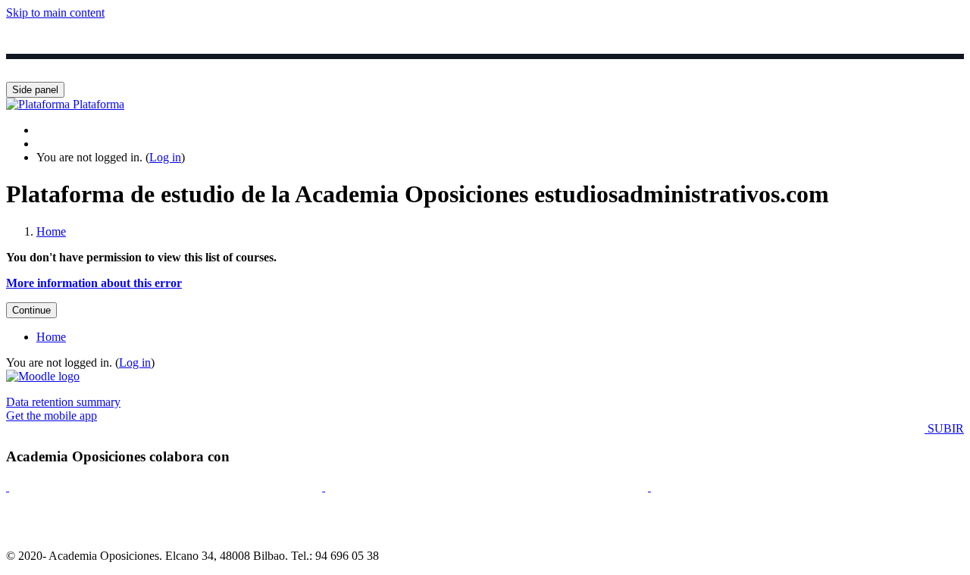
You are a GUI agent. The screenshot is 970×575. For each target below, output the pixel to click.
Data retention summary (63, 401)
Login (127, 69)
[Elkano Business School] (7, 486)
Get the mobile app (51, 415)
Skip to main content (55, 12)
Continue (31, 310)
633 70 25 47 (855, 69)
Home (51, 231)
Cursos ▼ (209, 69)
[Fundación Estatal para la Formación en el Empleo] (649, 486)
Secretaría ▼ (750, 69)
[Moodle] (43, 376)
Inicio (56, 69)
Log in (165, 157)
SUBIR (944, 428)
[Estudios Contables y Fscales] (323, 486)
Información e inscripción (609, 69)
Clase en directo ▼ (453, 69)
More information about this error (94, 283)
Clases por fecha (319, 69)
